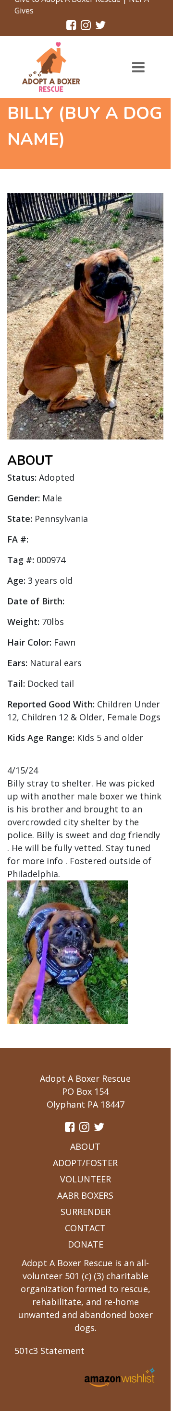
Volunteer (85, 1179)
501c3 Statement (49, 1350)
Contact (85, 1228)
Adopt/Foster (85, 1162)
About (85, 1146)
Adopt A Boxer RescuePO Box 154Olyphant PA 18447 (85, 1091)
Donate (85, 1244)
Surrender (86, 1211)
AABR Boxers (85, 1195)
